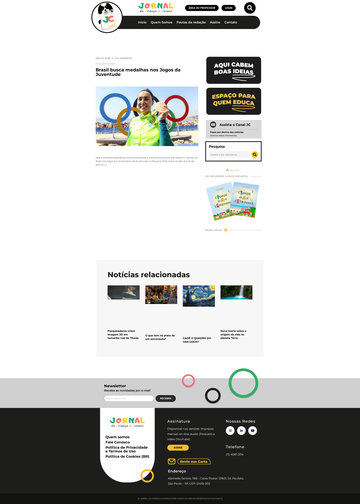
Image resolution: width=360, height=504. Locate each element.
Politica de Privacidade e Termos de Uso (126, 449)
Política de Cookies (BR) (127, 456)
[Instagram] (230, 430)
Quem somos (117, 437)
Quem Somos (161, 22)
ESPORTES (126, 58)
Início (142, 22)
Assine (215, 22)
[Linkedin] (241, 430)
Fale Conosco (117, 442)
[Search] (254, 154)
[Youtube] (252, 430)
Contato (230, 22)
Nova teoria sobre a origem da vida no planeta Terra (233, 334)
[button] (250, 8)
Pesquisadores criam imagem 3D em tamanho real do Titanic (123, 334)
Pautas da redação (191, 22)
